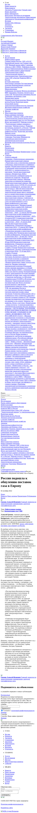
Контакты (18, 35)
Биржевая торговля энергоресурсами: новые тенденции (18, 292)
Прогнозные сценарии (13, 83)
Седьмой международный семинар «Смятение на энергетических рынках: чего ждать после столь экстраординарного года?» (20, 198)
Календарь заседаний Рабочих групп (17, 459)
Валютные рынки (22, 102)
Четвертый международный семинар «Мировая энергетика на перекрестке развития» (18, 179)
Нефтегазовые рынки (12, 59)
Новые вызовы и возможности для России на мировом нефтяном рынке (18, 336)
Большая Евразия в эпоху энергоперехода (20, 272)
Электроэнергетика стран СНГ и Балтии (18, 77)
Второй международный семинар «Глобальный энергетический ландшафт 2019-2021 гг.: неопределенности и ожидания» (20, 169)
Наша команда (10, 8)
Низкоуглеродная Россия (13, 87)
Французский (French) (8, 47)
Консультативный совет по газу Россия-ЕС (20, 120)
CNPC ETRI (24, 117)
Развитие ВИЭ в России (9, 408)
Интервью (16, 152)
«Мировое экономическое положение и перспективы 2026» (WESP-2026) (20, 378)
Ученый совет (26, 10)
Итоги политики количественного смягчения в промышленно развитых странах (18, 284)
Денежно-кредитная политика (15, 100)
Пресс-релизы (12, 496)
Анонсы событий (11, 157)
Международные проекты (14, 113)
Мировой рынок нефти (17, 65)
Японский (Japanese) (8, 48)
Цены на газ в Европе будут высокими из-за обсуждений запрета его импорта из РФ (20, 325)
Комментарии (25, 152)
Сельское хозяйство (12, 109)
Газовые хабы (28, 63)
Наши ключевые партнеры (14, 115)
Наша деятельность (11, 13)
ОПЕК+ (19, 67)
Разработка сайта (7, 808)
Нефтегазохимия (30, 69)
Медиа (7, 144)
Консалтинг (9, 15)
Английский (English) (8, 43)
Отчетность (9, 26)
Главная (3, 471)
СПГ (6, 65)
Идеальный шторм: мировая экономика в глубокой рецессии (18, 268)
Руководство (16, 10)
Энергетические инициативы (15, 135)
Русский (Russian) (7, 41)
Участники (16, 137)
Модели (7, 111)
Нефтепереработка (16, 69)
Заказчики (8, 742)
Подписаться (5, 695)
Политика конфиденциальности (12, 804)
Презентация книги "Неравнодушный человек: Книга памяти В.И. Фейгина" (18, 206)
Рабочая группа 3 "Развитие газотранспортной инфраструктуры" (20, 129)
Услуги (7, 56)
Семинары (8, 137)
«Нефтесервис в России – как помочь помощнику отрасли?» (18, 366)
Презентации (9, 148)
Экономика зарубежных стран (15, 96)
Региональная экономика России (24, 94)
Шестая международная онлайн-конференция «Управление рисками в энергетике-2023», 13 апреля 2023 (18, 225)
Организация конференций (24, 19)
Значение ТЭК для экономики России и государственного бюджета (20, 288)
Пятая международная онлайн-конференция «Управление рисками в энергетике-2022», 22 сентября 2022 (20, 230)
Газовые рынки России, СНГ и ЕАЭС (18, 61)
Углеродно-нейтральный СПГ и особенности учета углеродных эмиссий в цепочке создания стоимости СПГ (20, 295)
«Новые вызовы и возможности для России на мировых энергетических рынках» (20, 329)
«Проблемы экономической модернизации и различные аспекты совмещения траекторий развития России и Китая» (20, 386)
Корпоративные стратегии (21, 85)
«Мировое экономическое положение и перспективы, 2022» (20, 317)
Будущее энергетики (12, 81)
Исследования (10, 58)
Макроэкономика (11, 89)
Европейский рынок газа (14, 63)
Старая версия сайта (8, 35)
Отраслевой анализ (11, 104)
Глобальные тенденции (13, 91)
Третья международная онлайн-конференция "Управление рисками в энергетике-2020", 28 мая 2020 (20, 239)
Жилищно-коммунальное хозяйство (17, 107)
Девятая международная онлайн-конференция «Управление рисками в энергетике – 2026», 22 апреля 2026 (18, 210)
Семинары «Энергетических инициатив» (19, 159)
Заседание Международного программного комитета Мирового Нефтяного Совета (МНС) (20, 375)
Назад (3, 494)
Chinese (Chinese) (7, 45)
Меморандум (25, 137)
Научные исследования (22, 15)
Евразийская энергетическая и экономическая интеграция (15, 139)
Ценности (8, 736)
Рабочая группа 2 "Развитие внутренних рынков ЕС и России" (18, 127)
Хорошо (3, 712)
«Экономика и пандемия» (18, 319)
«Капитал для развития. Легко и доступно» (19, 302)
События (8, 155)
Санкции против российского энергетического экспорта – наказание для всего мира (19, 321)
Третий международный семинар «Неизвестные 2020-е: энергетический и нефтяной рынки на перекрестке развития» (18, 174)
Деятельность (9, 743)
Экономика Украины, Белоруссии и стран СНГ (17, 429)
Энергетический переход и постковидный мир (18, 281)
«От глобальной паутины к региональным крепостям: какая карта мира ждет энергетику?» (18, 370)
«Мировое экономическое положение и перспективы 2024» (18, 344)
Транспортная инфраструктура (16, 105)
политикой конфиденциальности (22, 710)
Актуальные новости (18, 471)
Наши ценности (10, 6)
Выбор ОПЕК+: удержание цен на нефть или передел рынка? (20, 270)
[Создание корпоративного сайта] (9, 811)
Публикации (9, 150)
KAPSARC (9, 117)
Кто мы (7, 4)
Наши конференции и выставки (16, 203)
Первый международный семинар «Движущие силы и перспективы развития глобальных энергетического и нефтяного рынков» (20, 163)
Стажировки (9, 30)
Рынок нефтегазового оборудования (17, 70)
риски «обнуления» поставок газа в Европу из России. (17, 525)
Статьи (33, 152)
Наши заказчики (10, 12)
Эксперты (8, 10)
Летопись (8, 25)
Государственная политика (10, 438)
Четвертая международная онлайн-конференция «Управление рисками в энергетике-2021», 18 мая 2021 (20, 234)
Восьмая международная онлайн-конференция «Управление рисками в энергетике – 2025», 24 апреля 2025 (20, 215)
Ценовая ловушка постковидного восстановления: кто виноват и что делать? (20, 299)
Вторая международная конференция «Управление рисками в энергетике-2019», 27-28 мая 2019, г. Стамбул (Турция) (18, 244)
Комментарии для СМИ (13, 511)
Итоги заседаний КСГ (12, 122)
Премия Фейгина (11, 32)
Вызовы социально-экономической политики (15, 265)
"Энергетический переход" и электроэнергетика (15, 75)
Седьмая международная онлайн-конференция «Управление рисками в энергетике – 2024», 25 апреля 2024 (20, 220)
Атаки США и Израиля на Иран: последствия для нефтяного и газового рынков (20, 382)
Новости (8, 146)
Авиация (30, 105)
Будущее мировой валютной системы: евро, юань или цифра (20, 274)
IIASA (31, 117)
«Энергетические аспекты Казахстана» (18, 118)
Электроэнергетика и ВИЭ (14, 72)
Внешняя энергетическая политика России (20, 142)
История (8, 21)
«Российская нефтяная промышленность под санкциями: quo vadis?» (19, 340)
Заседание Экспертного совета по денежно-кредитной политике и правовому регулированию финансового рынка (20, 258)
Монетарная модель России (10, 416)
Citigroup (16, 117)
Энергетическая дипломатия (15, 17)
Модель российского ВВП (10, 430)
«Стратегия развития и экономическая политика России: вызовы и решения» (20, 306)
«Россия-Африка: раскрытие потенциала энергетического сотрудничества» (20, 347)
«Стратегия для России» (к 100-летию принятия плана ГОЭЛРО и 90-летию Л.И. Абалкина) (20, 279)
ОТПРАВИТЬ (6, 795)
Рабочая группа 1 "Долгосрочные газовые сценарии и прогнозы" (19, 124)
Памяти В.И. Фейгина (13, 23)
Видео (7, 153)
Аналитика (9, 152)
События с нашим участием (14, 255)
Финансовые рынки (12, 98)
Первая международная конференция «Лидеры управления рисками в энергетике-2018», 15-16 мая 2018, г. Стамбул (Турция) (20, 250)
